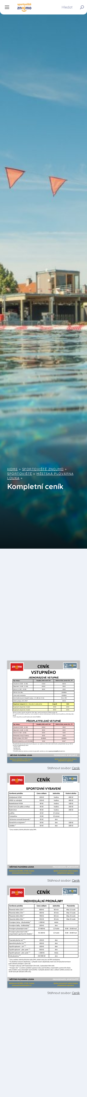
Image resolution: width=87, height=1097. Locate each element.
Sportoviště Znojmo (43, 469)
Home (12, 469)
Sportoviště (19, 474)
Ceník (76, 768)
